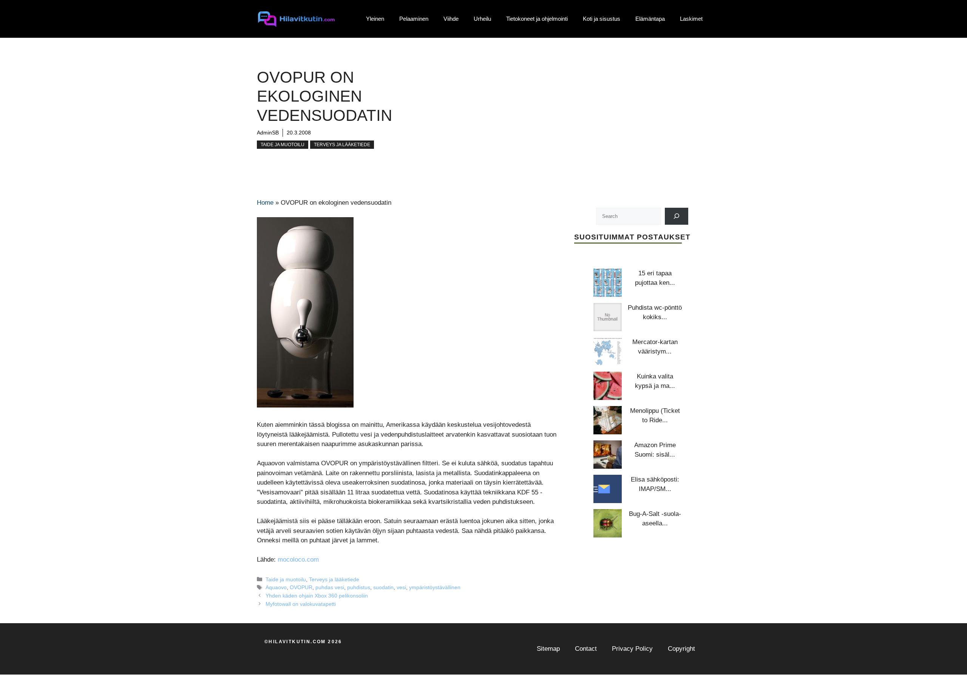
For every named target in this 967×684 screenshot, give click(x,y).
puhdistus (358, 587)
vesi (401, 587)
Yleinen (375, 18)
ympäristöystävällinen (434, 587)
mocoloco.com (298, 559)
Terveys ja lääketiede (342, 144)
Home (265, 202)
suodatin (383, 587)
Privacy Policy (632, 648)
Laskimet (691, 18)
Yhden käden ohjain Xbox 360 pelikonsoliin (317, 596)
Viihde (451, 18)
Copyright (681, 648)
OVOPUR (301, 587)
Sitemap (548, 648)
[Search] (677, 216)
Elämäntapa (650, 18)
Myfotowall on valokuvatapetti (301, 604)
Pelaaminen (413, 18)
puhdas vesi (329, 587)
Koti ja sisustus (601, 18)
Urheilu (482, 18)
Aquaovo (276, 587)
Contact (586, 648)
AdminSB (268, 133)
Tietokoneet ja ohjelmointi (537, 18)
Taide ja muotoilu (282, 144)
